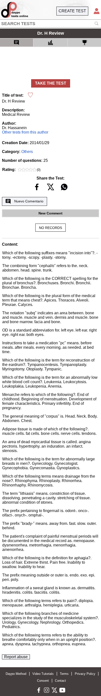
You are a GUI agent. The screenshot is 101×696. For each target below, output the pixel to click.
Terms (64, 674)
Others (27, 152)
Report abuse (16, 657)
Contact (60, 680)
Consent (43, 680)
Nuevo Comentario (28, 201)
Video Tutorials (43, 674)
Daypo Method (16, 674)
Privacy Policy (85, 674)
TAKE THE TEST (50, 83)
